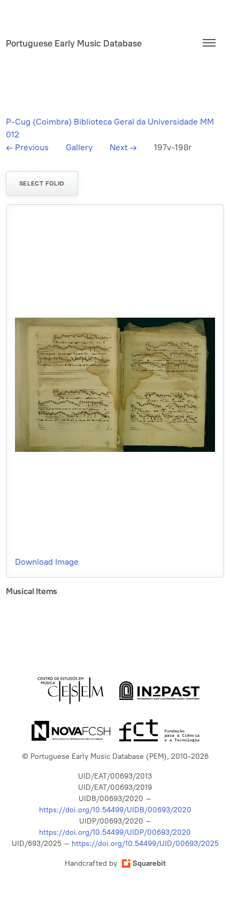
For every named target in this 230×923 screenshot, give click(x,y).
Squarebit (149, 863)
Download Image (47, 562)
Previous (27, 147)
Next (123, 147)
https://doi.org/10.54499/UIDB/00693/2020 (115, 809)
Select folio (42, 183)
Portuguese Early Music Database (74, 43)
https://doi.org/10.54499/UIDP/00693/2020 (115, 832)
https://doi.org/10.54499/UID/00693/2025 (145, 843)
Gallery (79, 147)
